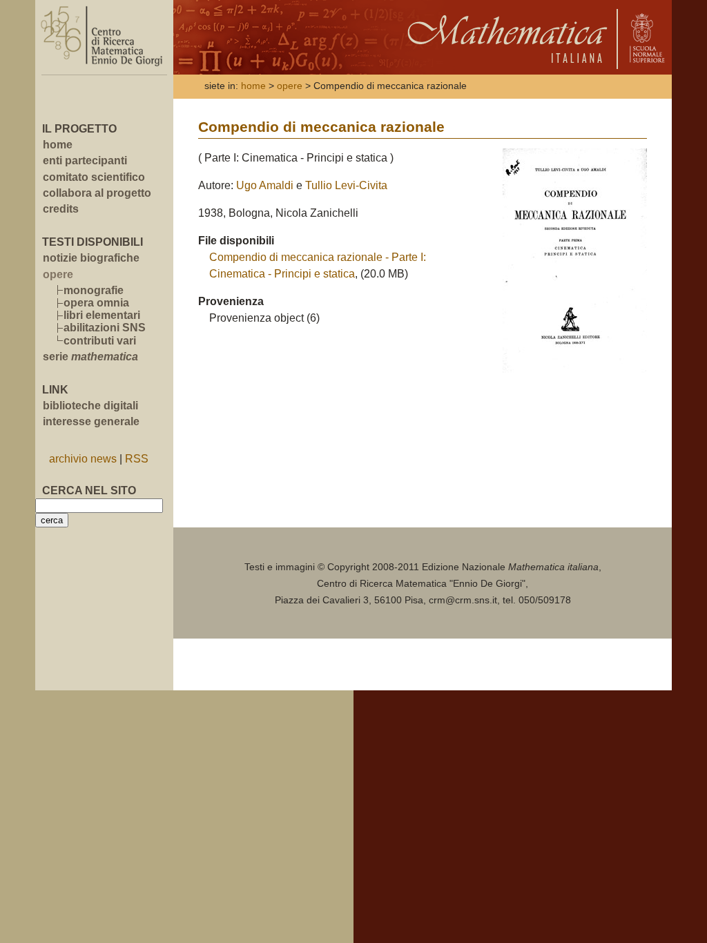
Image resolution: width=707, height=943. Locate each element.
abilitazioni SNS (105, 327)
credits (61, 209)
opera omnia (96, 303)
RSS (136, 459)
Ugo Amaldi (264, 185)
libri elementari (102, 315)
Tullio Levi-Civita (346, 185)
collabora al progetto (97, 193)
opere (289, 86)
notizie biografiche (91, 258)
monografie (94, 290)
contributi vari (100, 341)
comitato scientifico (94, 177)
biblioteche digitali (90, 405)
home (57, 144)
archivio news (83, 459)
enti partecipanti (85, 160)
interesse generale (91, 421)
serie (90, 356)
